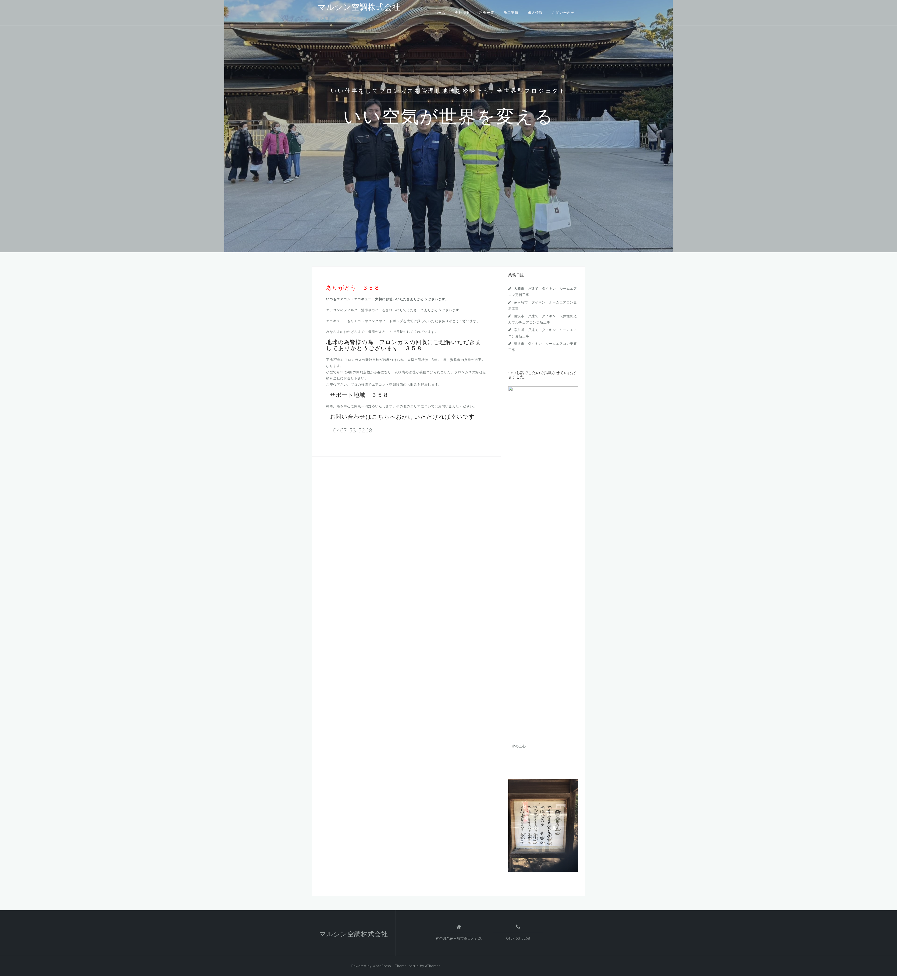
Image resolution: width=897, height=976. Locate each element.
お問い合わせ (563, 12)
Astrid (414, 966)
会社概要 (462, 12)
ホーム (440, 12)
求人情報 (535, 12)
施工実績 (511, 12)
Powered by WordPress (371, 966)
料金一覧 (486, 12)
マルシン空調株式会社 (359, 8)
